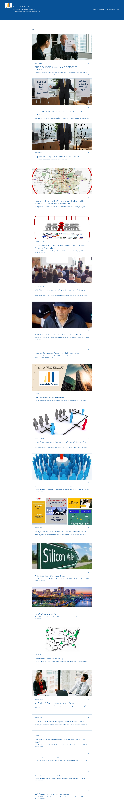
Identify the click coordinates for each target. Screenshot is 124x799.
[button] (90, 30)
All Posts (34, 30)
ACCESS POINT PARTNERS (21, 7)
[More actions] (89, 63)
